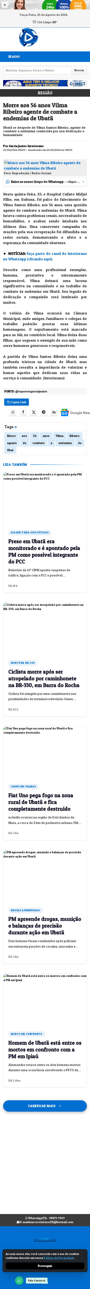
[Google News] (72, 412)
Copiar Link (18, 402)
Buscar (79, 70)
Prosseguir (45, 1266)
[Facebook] (23, 412)
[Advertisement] (45, 1167)
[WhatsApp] (19, 1280)
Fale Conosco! (36, 1280)
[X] (33, 412)
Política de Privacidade (59, 1258)
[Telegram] (43, 412)
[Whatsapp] (13, 412)
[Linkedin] (54, 412)
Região (45, 92)
